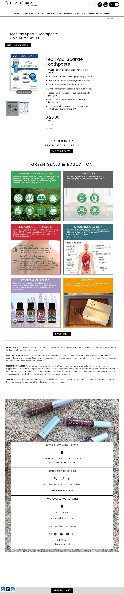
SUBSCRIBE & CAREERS (100, 13)
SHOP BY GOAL (54, 13)
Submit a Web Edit (62, 544)
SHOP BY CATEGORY (34, 13)
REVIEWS (68, 13)
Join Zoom (62, 540)
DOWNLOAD (62, 334)
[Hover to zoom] (24, 73)
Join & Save (69, 462)
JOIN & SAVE (95, 3)
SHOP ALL (18, 13)
